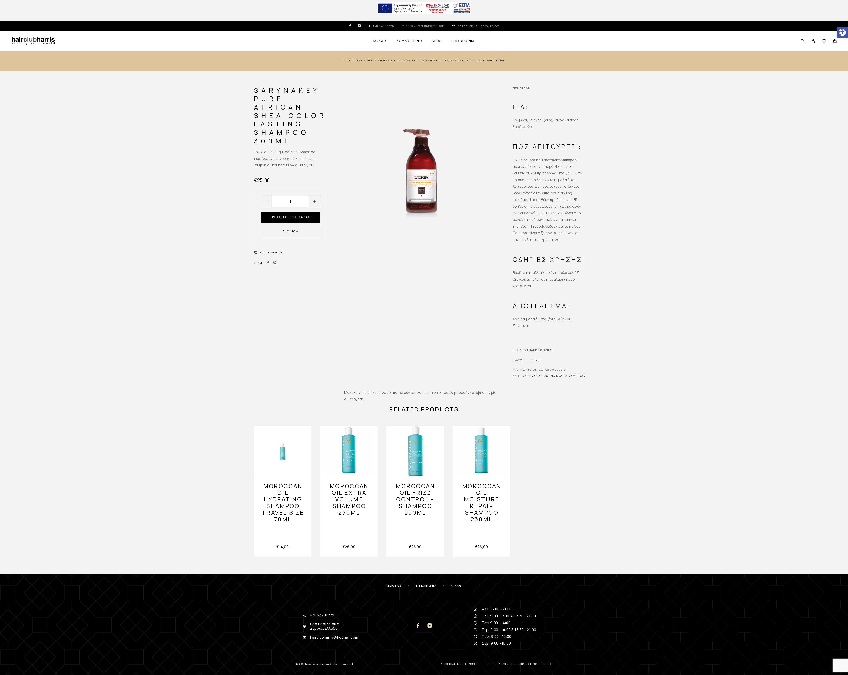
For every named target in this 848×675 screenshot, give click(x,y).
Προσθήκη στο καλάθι (290, 217)
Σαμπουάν (577, 376)
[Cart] (834, 41)
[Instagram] (359, 26)
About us (394, 585)
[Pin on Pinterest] (274, 263)
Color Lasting (407, 60)
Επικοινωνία (463, 41)
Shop (370, 60)
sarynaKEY (385, 60)
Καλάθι (456, 585)
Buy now (290, 231)
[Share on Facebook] (268, 263)
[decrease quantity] (266, 201)
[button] (842, 32)
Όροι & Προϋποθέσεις (536, 663)
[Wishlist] (824, 41)
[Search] (802, 41)
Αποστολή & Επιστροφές (459, 663)
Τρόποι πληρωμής (499, 663)
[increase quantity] (314, 201)
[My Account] (813, 41)
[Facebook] (350, 26)
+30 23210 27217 (383, 26)
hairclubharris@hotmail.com (425, 26)
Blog (437, 41)
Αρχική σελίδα (352, 60)
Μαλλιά (380, 41)
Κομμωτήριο (409, 41)
